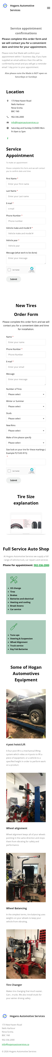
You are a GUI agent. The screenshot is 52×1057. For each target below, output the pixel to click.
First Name (11, 178)
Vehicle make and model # (18, 228)
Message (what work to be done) (21, 252)
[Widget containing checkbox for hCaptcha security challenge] (21, 270)
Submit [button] (13, 279)
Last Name (11, 191)
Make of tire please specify (18, 437)
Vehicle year (12, 240)
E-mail (9, 203)
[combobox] (26, 394)
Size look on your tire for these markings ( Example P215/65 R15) (26, 451)
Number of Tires (14, 389)
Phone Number (13, 215)
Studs (9, 413)
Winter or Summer (15, 401)
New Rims (11, 425)
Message (10, 374)
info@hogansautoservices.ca (24, 122)
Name (9, 336)
